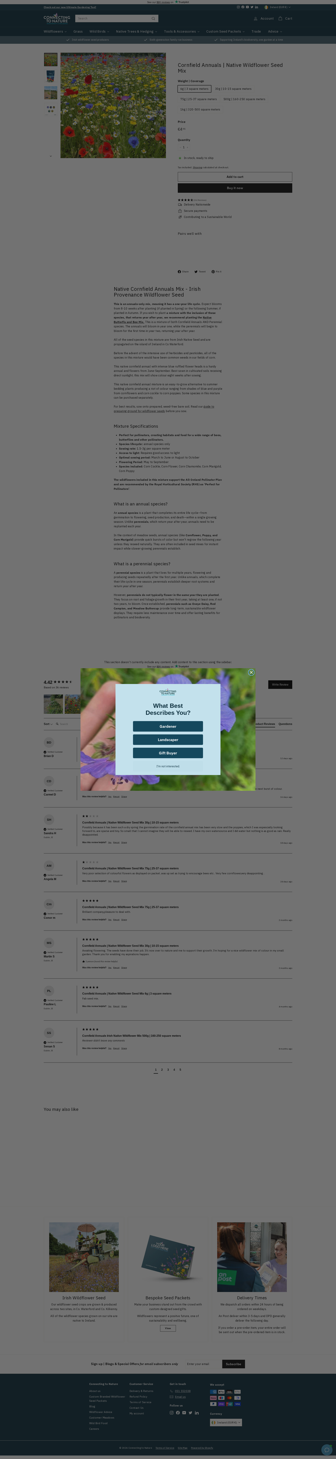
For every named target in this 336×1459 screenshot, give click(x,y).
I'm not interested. (168, 766)
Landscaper (168, 739)
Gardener (168, 726)
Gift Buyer (168, 752)
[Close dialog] (251, 672)
